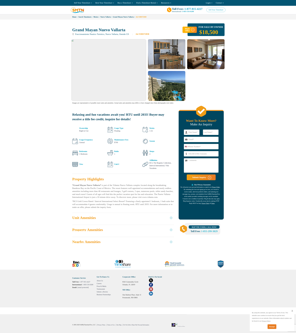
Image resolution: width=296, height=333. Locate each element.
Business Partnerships (104, 294)
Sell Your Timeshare (216, 10)
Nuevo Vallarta (105, 17)
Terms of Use (111, 325)
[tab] (123, 218)
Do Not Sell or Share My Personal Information (136, 325)
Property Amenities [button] (87, 229)
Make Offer (187, 30)
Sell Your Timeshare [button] (82, 3)
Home (74, 17)
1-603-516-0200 (188, 11)
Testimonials (101, 289)
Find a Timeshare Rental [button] (146, 3)
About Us (100, 281)
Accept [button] (272, 327)
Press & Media (101, 286)
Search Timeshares (84, 17)
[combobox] (186, 146)
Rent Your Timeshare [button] (104, 3)
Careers (99, 283)
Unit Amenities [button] (84, 217)
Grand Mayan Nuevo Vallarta (123, 17)
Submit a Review (102, 292)
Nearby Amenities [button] (86, 241)
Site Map (119, 325)
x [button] (292, 311)
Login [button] (208, 3)
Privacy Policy (216, 187)
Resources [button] (165, 3)
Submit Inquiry (199, 177)
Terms (213, 203)
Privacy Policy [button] (266, 321)
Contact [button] (219, 3)
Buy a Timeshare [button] (124, 3)
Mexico (95, 17)
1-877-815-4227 (193, 8)
